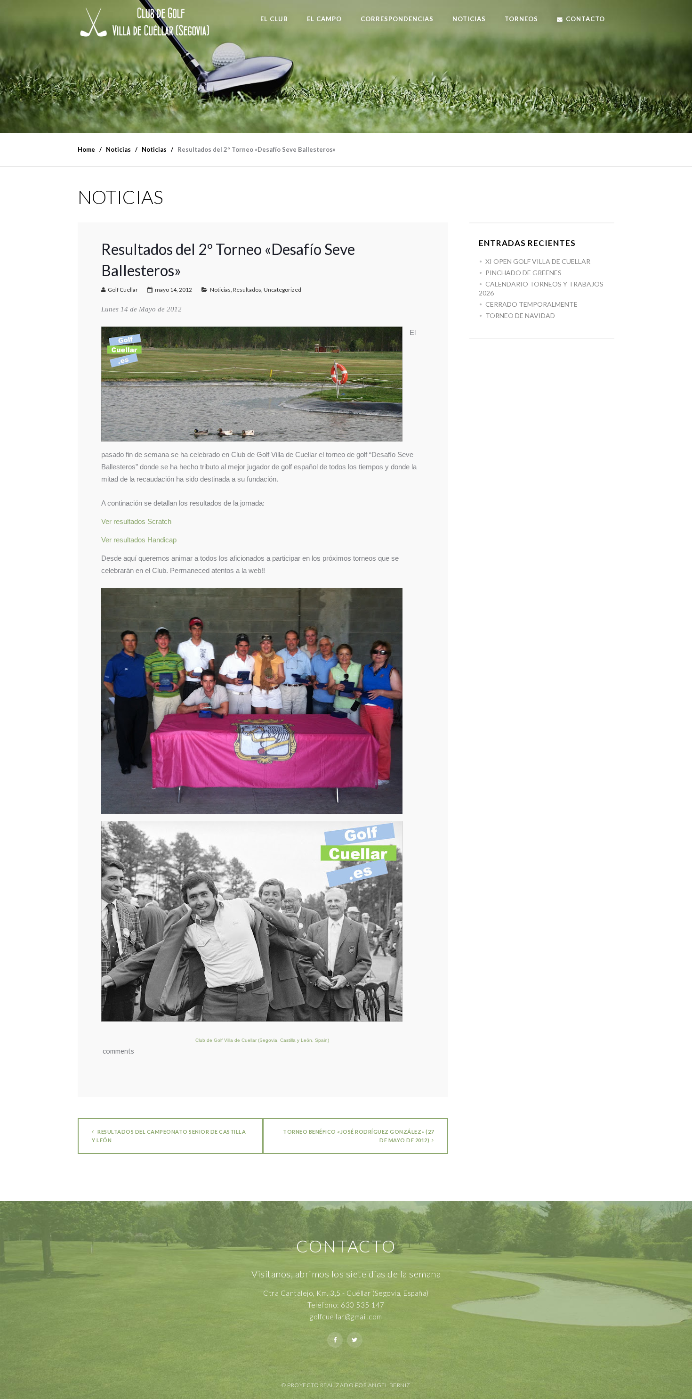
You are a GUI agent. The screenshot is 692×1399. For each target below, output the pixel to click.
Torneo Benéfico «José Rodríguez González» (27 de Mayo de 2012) (358, 1136)
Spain (321, 1040)
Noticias (469, 19)
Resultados (247, 289)
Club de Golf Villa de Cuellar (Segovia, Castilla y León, (255, 1040)
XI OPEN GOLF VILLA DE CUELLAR (537, 261)
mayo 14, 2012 (173, 289)
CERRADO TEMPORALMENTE (531, 304)
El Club (274, 19)
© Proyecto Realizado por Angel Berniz (346, 1385)
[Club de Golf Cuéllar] (152, 24)
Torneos (521, 19)
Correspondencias (397, 19)
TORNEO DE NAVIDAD (520, 315)
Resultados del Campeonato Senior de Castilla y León (169, 1136)
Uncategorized (282, 289)
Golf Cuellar (123, 289)
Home (86, 149)
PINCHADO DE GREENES (523, 273)
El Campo (324, 19)
